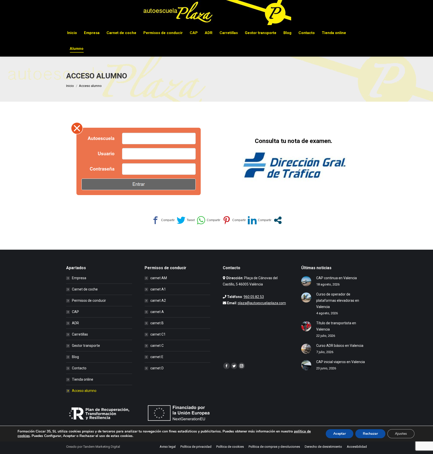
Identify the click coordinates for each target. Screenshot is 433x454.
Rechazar (370, 433)
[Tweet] (186, 220)
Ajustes (401, 433)
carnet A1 (158, 289)
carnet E (156, 357)
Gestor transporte (86, 346)
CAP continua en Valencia (336, 278)
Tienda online (82, 379)
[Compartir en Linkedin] (259, 220)
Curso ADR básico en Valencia (339, 346)
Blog (75, 357)
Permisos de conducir (89, 300)
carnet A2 (158, 300)
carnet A (157, 312)
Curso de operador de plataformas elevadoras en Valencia (337, 300)
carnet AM (158, 278)
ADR (75, 323)
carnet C (157, 346)
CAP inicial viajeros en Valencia (340, 362)
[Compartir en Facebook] (163, 220)
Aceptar (339, 433)
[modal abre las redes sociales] (277, 220)
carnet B (157, 323)
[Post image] (306, 281)
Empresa (79, 278)
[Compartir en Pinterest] (234, 220)
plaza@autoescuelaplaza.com (262, 303)
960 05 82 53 (254, 297)
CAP (75, 312)
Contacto (79, 368)
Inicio (70, 86)
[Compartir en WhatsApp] (208, 220)
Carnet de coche (85, 289)
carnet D (157, 368)
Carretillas (80, 334)
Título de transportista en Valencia (336, 326)
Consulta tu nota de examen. (293, 140)
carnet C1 (158, 334)
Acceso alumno (84, 391)
